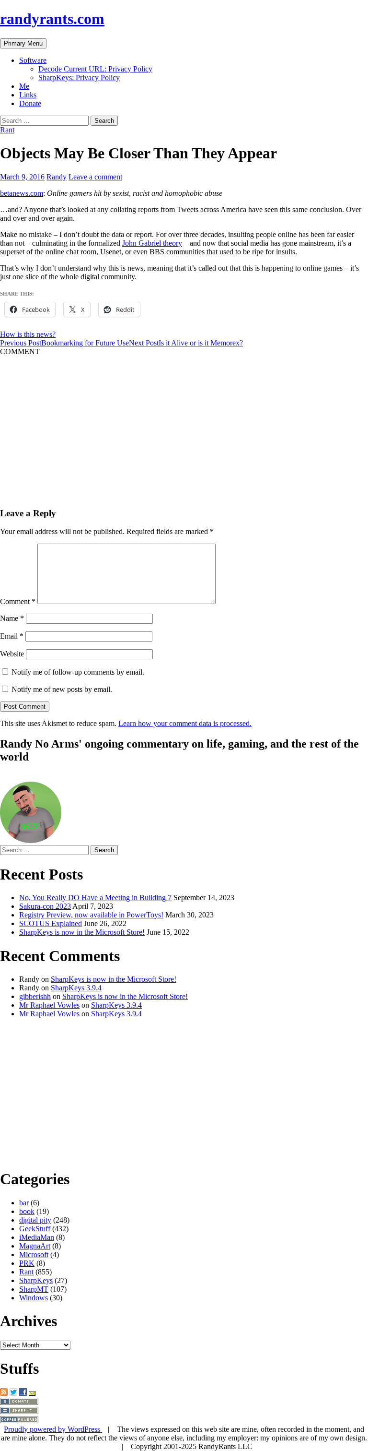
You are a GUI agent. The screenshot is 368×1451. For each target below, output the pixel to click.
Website (12, 654)
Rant (7, 130)
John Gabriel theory (152, 243)
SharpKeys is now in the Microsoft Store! (82, 932)
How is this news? (28, 334)
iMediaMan (36, 1237)
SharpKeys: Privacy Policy (79, 77)
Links (27, 95)
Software (32, 60)
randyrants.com (52, 18)
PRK (26, 1263)
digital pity (35, 1220)
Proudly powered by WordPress (53, 1429)
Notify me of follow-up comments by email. (78, 672)
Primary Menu (23, 43)
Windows (33, 1298)
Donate (30, 103)
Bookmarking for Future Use (64, 343)
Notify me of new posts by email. (62, 689)
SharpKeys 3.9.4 (76, 988)
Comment (17, 601)
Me (24, 86)
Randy (56, 177)
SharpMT (33, 1289)
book (26, 1211)
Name (12, 618)
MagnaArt (34, 1246)
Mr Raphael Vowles (49, 1005)
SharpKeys (36, 1280)
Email (11, 636)
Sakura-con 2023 (45, 906)
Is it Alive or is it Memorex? (186, 343)
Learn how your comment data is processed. (185, 723)
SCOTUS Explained (50, 923)
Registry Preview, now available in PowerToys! (91, 915)
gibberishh (35, 996)
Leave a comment (95, 177)
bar (24, 1203)
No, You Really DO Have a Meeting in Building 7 (95, 897)
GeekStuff (34, 1229)
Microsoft (33, 1254)
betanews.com (21, 193)
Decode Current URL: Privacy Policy (95, 69)
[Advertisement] (184, 423)
